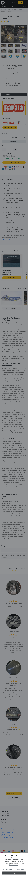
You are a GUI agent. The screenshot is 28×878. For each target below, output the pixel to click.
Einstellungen (20, 869)
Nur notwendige (7, 869)
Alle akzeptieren (14, 873)
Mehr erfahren (13, 865)
